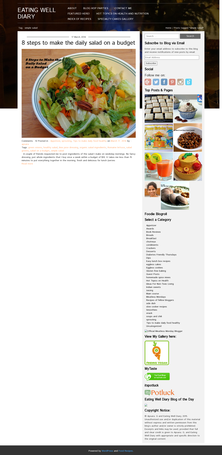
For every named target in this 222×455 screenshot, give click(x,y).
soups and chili (154, 316)
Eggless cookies (154, 267)
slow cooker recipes (156, 306)
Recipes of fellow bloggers (160, 300)
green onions (35, 147)
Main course (152, 293)
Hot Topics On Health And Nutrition (122, 14)
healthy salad (50, 147)
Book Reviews (153, 232)
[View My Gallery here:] (157, 352)
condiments (152, 245)
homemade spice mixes (158, 277)
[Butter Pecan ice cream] (188, 108)
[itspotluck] (160, 392)
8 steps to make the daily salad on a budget (78, 43)
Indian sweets (153, 287)
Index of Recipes (79, 19)
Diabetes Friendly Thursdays (161, 254)
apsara (25, 144)
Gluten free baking (156, 271)
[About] (152, 189)
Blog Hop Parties (95, 8)
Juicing (149, 290)
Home (168, 28)
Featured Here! (79, 14)
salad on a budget (40, 150)
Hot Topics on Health (157, 280)
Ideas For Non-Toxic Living (160, 284)
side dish (151, 303)
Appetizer (55, 141)
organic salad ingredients (93, 147)
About (72, 8)
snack (149, 313)
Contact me (123, 8)
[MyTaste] (157, 377)
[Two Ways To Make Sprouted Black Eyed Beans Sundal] (188, 137)
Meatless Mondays (156, 297)
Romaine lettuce (116, 147)
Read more (27, 163)
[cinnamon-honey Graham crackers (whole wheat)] (159, 108)
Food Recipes (126, 451)
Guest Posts (152, 274)
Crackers (151, 248)
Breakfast (151, 238)
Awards (150, 228)
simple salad (57, 150)
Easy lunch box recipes (158, 261)
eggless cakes (153, 264)
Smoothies (151, 310)
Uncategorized (153, 326)
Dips (148, 258)
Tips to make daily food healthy (90, 141)
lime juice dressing (68, 147)
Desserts (151, 251)
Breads (150, 235)
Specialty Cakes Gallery (115, 19)
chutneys (151, 241)
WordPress (107, 451)
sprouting (67, 141)
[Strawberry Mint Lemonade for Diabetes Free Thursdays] (159, 166)
